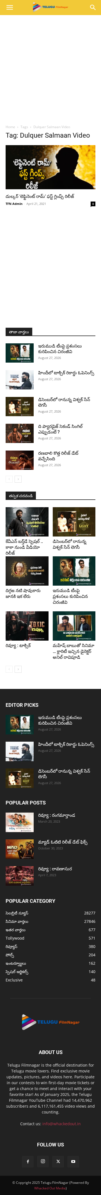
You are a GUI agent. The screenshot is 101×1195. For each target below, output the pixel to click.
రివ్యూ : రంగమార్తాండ (56, 815)
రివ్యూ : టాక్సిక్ (18, 645)
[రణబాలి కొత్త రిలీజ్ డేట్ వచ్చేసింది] (20, 460)
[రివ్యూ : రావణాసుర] (20, 876)
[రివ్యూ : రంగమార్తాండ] (20, 822)
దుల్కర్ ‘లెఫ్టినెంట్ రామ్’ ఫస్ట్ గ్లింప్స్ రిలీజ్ (40, 196)
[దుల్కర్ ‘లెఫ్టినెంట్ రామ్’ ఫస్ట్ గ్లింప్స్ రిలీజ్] (50, 167)
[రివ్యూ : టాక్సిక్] (27, 626)
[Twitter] (58, 1161)
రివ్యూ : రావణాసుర (55, 868)
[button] (10, 7)
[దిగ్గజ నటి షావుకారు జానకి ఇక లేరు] (27, 571)
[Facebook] (27, 1161)
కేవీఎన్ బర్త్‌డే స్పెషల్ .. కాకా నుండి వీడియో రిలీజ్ (24, 547)
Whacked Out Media (50, 1188)
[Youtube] (73, 1161)
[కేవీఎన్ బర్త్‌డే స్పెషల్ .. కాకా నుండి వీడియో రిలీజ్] (27, 522)
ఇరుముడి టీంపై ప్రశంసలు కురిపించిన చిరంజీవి (60, 348)
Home (10, 126)
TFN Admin (14, 204)
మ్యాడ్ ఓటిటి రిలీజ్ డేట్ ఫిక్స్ (63, 842)
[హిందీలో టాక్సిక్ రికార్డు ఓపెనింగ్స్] (20, 379)
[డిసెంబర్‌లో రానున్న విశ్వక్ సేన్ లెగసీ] (20, 406)
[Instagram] (43, 1161)
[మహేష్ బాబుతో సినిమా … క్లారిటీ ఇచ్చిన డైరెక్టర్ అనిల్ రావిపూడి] (74, 626)
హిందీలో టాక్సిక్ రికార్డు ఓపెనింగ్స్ (66, 372)
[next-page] (18, 479)
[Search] (93, 7)
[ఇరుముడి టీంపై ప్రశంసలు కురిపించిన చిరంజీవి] (20, 353)
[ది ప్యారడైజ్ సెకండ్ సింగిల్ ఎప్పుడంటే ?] (20, 433)
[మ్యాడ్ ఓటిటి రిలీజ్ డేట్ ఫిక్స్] (20, 849)
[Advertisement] (50, 68)
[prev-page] (9, 479)
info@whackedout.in (61, 1123)
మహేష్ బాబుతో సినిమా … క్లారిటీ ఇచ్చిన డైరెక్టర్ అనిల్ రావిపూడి (73, 651)
